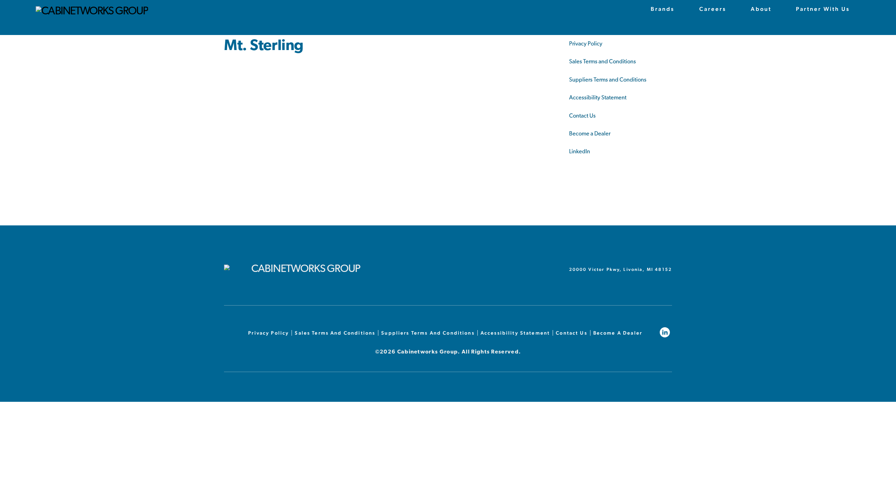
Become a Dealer (589, 134)
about (761, 9)
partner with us (823, 9)
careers (712, 9)
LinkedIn (579, 152)
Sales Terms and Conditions (602, 62)
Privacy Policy (585, 44)
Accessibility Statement (597, 98)
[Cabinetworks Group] (92, 11)
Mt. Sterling (263, 46)
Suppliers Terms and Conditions (607, 80)
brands (662, 9)
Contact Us (582, 116)
